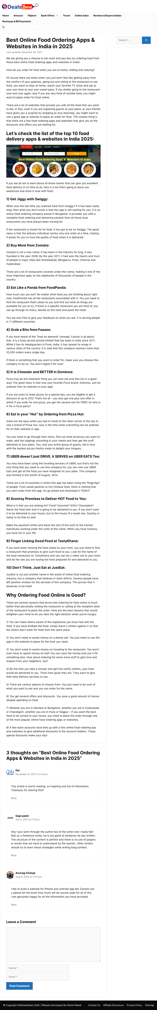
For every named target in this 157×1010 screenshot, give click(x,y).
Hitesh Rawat (74, 1005)
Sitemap (149, 1005)
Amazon (18, 15)
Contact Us (94, 1005)
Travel (66, 15)
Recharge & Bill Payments (16, 21)
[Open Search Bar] (3, 27)
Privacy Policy (134, 1005)
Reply (14, 798)
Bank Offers (47, 15)
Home (5, 15)
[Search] (146, 40)
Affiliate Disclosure (113, 1005)
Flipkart (32, 15)
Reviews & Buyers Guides (107, 15)
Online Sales (82, 15)
